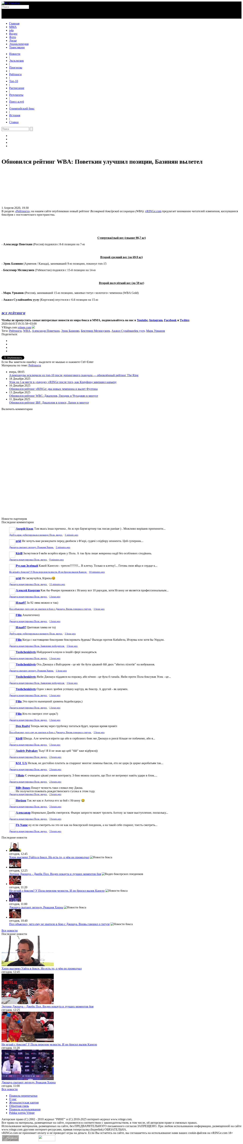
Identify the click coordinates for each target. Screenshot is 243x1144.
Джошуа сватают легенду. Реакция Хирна (31, 547)
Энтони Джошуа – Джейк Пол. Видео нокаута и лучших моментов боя (55, 874)
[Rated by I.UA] (47, 1140)
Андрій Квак (24, 528)
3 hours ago (55, 806)
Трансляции (17, 47)
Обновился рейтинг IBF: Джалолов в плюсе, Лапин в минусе (49, 402)
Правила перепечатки (23, 1095)
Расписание (16, 88)
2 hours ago (55, 757)
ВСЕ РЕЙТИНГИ (13, 313)
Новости (14, 53)
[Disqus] (121, 461)
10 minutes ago (97, 572)
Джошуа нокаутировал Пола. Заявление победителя (37, 646)
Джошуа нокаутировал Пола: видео (28, 559)
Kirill (19, 553)
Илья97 (21, 602)
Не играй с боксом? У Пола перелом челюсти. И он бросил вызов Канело (48, 572)
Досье (13, 40)
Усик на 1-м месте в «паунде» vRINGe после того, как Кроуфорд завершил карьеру (63, 382)
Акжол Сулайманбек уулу (128, 330)
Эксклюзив (16, 60)
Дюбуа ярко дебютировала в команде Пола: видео (36, 535)
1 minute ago (71, 535)
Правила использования (24, 1109)
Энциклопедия (18, 44)
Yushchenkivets (26, 652)
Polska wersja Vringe (22, 1112)
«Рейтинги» (22, 211)
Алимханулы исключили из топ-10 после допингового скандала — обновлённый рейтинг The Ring (73, 375)
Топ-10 (13, 81)
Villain (20, 775)
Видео (13, 33)
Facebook (170, 320)
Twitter (184, 320)
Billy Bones (23, 787)
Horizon (21, 800)
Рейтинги (15, 74)
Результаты (16, 94)
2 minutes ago (63, 547)
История (14, 115)
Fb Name (22, 825)
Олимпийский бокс (22, 108)
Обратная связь (19, 1106)
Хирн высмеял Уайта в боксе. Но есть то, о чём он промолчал (49, 857)
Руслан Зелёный (27, 565)
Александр (23, 812)
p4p (11, 30)
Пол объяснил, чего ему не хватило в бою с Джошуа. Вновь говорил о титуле (50, 609)
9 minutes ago (56, 559)
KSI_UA (21, 763)
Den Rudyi (23, 726)
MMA (13, 26)
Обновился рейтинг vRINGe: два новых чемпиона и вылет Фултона (53, 389)
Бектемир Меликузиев (95, 330)
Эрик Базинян (70, 330)
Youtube (142, 320)
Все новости (10, 930)
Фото (12, 37)
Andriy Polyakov (27, 750)
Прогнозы (15, 67)
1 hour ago (54, 596)
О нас (13, 1099)
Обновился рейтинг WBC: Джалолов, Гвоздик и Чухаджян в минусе (53, 395)
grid (18, 541)
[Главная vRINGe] (11, 3)
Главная (14, 23)
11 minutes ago (57, 584)
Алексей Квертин (28, 590)
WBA (26, 330)
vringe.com (24, 327)
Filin (19, 615)
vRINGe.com (153, 211)
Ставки (14, 122)
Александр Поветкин (46, 330)
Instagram (156, 320)
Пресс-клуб (16, 101)
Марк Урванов (155, 330)
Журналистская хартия (24, 1102)
